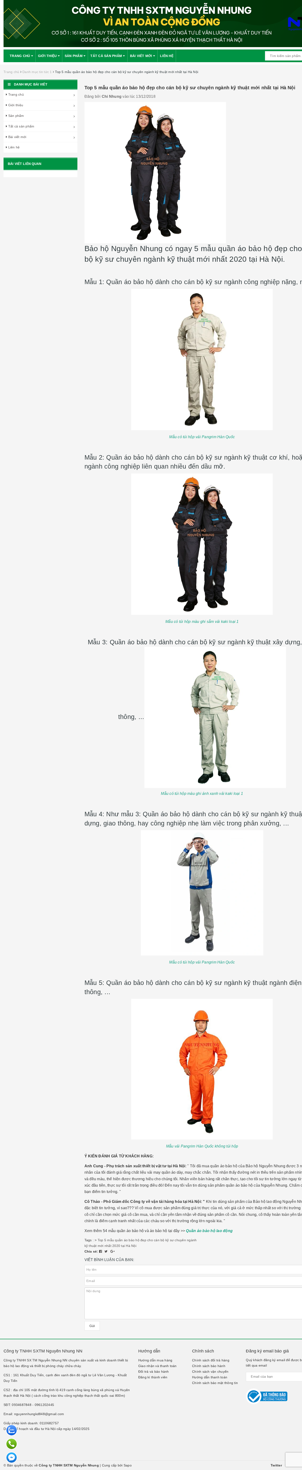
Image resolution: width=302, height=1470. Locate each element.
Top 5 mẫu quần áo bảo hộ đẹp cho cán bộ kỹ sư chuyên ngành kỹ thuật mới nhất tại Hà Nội (189, 87)
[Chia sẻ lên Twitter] (107, 1251)
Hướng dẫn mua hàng (155, 1360)
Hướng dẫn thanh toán (209, 1377)
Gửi (92, 1326)
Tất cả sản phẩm (106, 56)
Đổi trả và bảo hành (153, 1371)
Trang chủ (20, 56)
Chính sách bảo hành (208, 1366)
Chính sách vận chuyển (210, 1371)
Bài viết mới (141, 56)
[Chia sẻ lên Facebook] (101, 1251)
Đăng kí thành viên (153, 1377)
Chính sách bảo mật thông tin (215, 1383)
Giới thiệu (48, 56)
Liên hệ (166, 56)
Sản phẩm (74, 56)
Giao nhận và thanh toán (157, 1366)
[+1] (112, 1251)
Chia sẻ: (91, 1251)
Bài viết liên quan (25, 164)
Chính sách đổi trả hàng (210, 1360)
